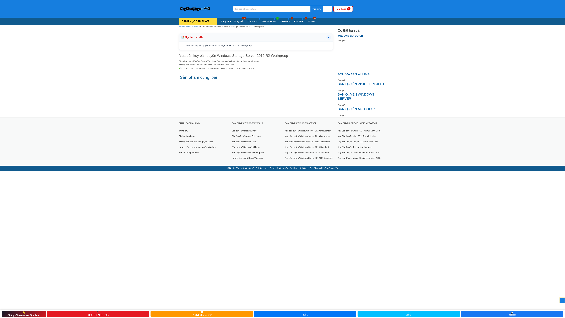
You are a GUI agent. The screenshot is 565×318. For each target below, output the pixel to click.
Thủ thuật (252, 21)
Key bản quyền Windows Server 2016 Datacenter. (308, 136)
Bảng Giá (239, 20)
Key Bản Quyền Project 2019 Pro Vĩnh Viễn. (358, 141)
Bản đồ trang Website (189, 152)
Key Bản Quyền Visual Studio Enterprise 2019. (359, 158)
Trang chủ (226, 21)
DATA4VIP (286, 20)
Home (181, 26)
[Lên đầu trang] (562, 300)
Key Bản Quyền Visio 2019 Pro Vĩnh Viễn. (357, 136)
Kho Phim (300, 20)
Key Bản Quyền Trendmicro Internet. (355, 147)
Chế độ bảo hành (187, 136)
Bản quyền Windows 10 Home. (246, 147)
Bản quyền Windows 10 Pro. (245, 131)
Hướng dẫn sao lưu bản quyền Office (196, 141)
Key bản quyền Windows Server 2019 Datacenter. (308, 131)
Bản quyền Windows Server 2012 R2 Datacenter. (307, 141)
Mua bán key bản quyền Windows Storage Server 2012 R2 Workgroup (219, 45)
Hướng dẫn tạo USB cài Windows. (247, 158)
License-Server (191, 26)
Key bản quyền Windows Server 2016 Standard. (307, 152)
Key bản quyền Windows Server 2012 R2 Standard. (309, 158)
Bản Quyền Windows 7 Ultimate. (247, 136)
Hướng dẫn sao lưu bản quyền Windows (197, 147)
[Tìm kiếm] (316, 9)
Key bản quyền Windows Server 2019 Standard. (307, 147)
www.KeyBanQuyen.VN (327, 168)
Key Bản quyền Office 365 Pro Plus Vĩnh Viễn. (359, 131)
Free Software (270, 20)
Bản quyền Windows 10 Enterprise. (248, 152)
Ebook (312, 20)
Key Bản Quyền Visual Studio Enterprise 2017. (359, 152)
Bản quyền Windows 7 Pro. (244, 141)
